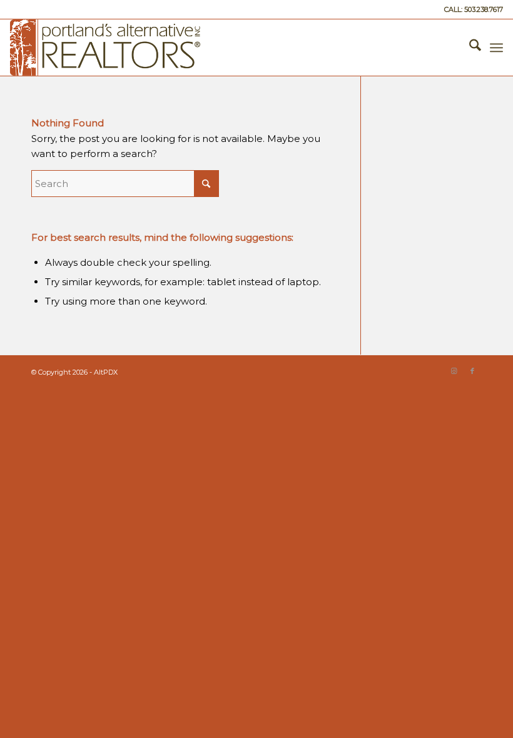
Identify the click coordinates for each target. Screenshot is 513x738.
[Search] (469, 47)
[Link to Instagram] (453, 370)
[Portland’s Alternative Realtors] (105, 47)
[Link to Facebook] (472, 370)
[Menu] (496, 47)
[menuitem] (469, 47)
